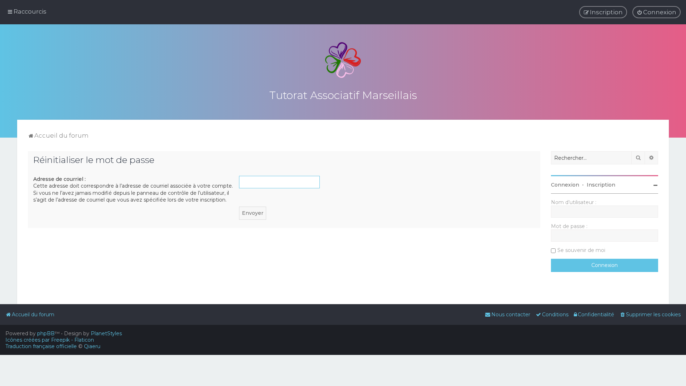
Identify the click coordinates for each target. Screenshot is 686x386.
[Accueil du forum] (343, 60)
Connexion (565, 185)
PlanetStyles (106, 333)
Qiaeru (92, 346)
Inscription (601, 185)
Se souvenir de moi (581, 250)
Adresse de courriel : (59, 179)
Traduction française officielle (41, 346)
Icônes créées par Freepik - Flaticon (49, 340)
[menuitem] (656, 12)
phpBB (46, 333)
